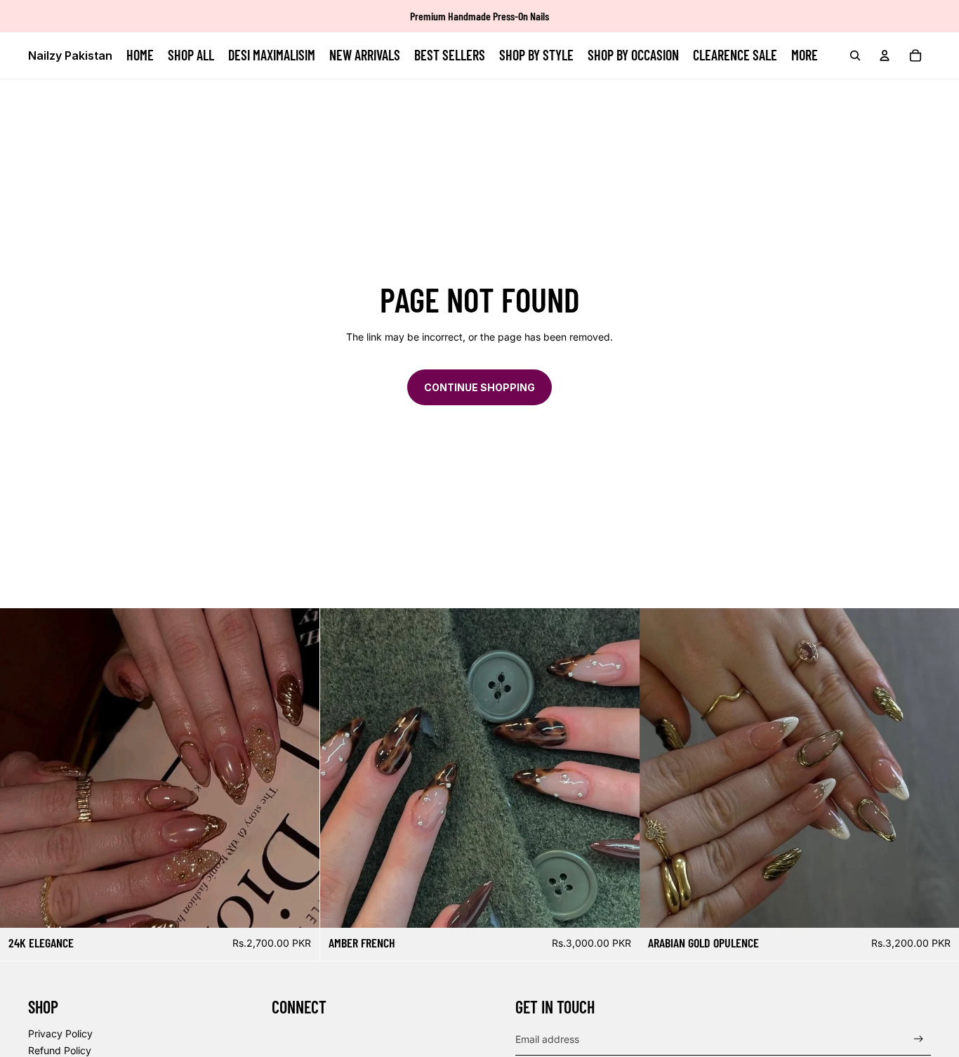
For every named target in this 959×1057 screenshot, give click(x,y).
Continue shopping (479, 387)
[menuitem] (804, 55)
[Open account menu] (884, 55)
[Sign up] (918, 1039)
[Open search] (855, 55)
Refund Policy (59, 1050)
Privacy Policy (60, 1033)
